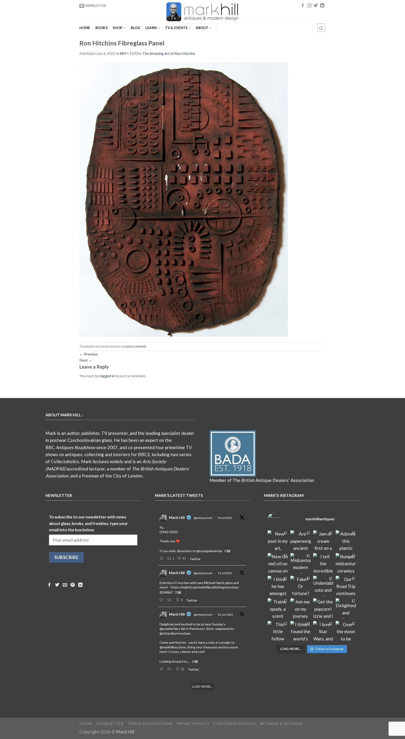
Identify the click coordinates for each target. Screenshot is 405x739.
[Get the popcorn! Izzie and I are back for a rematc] (323, 608)
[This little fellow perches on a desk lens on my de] (278, 631)
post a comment (135, 346)
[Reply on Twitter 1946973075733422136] (162, 559)
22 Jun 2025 (225, 614)
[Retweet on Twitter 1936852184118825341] (170, 669)
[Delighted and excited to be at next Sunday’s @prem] (346, 608)
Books (101, 28)
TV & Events (176, 28)
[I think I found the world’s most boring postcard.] (300, 631)
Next (85, 360)
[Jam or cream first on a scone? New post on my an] (323, 540)
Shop (117, 28)
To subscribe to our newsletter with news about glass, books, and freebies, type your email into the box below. (88, 523)
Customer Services (234, 723)
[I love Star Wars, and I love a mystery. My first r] (323, 631)
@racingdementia (209, 551)
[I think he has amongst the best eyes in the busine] (278, 586)
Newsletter (110, 723)
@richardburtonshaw (175, 633)
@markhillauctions (173, 647)
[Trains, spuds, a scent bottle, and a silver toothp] (278, 608)
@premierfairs (170, 629)
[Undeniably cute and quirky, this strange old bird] (323, 586)
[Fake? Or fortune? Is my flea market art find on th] (300, 586)
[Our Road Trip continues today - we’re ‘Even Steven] (346, 586)
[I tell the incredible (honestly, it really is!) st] (323, 563)
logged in (107, 375)
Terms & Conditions (150, 723)
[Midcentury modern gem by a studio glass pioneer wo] (300, 563)
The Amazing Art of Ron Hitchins (168, 53)
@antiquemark (203, 518)
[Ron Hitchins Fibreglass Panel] (183, 198)
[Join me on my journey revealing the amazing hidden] (300, 608)
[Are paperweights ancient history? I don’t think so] (300, 540)
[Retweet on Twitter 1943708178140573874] (170, 600)
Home (84, 28)
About (202, 28)
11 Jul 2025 (225, 573)
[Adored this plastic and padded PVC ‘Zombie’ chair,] (346, 540)
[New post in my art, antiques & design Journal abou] (278, 540)
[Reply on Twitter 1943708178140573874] (162, 600)
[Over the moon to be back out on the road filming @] (346, 631)
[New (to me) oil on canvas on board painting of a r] (278, 563)
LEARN (151, 28)
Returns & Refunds (281, 723)
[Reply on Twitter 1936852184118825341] (162, 669)
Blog (135, 28)
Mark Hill (177, 517)
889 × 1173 (129, 53)
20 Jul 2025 (225, 518)
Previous (88, 354)
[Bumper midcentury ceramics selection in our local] (346, 563)
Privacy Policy (193, 723)
